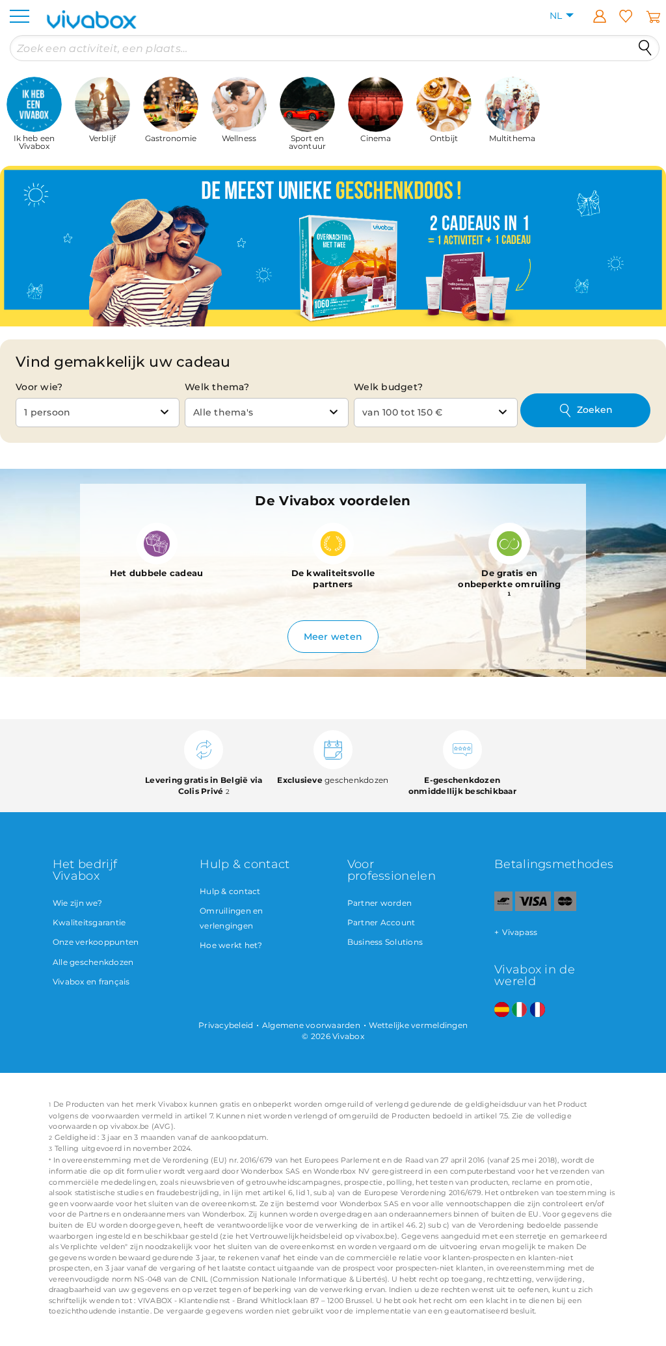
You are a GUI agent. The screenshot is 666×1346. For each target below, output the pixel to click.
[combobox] (97, 413)
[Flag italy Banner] (519, 1010)
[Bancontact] (503, 908)
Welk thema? (217, 387)
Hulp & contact (230, 891)
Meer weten (333, 636)
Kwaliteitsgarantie (89, 922)
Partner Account (381, 922)
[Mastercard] (565, 908)
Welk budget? (388, 387)
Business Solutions (385, 942)
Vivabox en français (91, 981)
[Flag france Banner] (537, 1010)
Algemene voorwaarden (311, 1025)
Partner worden (379, 903)
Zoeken (595, 410)
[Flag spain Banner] (501, 1010)
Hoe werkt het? (231, 945)
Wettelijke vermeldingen (418, 1025)
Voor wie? (39, 387)
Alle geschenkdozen (93, 962)
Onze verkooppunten (96, 942)
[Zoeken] (645, 48)
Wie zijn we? (77, 903)
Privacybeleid (225, 1025)
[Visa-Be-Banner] (533, 908)
